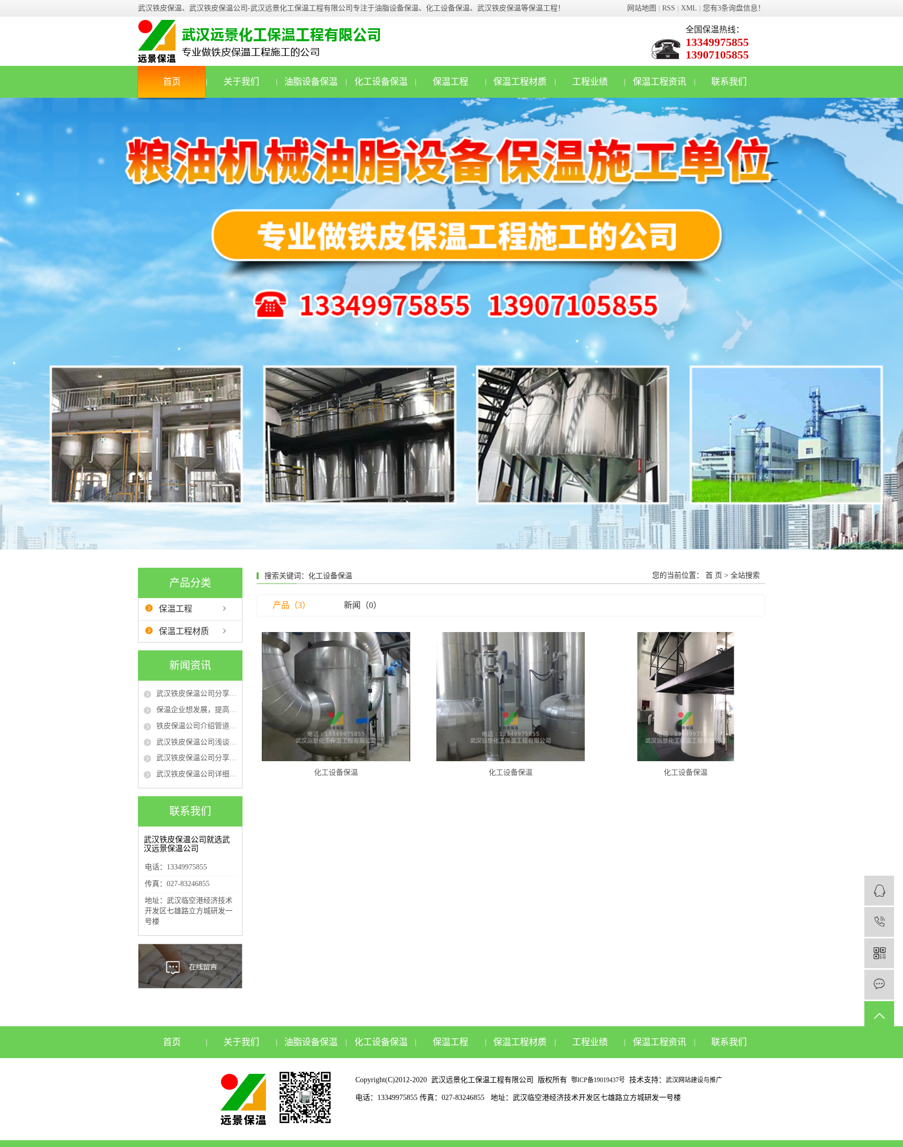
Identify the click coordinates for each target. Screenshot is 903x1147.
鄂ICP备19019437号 (598, 1080)
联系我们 (729, 82)
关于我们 (241, 82)
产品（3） (291, 605)
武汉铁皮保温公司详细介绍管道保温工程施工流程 (196, 774)
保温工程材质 (520, 82)
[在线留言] (879, 985)
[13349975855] (879, 922)
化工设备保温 (381, 82)
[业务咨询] (879, 890)
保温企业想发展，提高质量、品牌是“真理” (196, 710)
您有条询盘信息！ (734, 8)
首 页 (713, 575)
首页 (172, 82)
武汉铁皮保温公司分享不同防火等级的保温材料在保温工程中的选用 (196, 693)
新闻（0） (362, 605)
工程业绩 (590, 82)
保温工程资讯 (659, 82)
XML (689, 8)
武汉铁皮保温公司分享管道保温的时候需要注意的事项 (196, 758)
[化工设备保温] (336, 696)
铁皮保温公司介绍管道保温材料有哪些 (196, 726)
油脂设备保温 (311, 82)
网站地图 (641, 8)
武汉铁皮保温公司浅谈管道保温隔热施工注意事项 (196, 742)
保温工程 (450, 82)
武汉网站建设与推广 (694, 1080)
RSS (668, 8)
